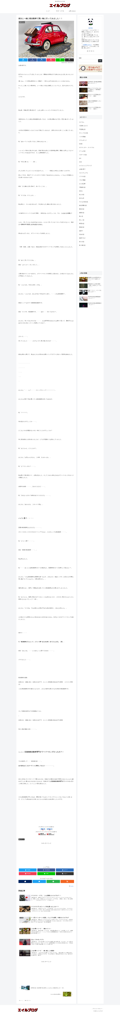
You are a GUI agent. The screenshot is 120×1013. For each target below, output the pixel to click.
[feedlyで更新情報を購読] (53, 881)
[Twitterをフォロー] (39, 881)
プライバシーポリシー (97, 1008)
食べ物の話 (82, 245)
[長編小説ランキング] (42, 834)
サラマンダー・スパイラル (86, 147)
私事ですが (22, 839)
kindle (80, 144)
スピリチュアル (83, 173)
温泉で (81, 230)
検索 (80, 58)
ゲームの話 (82, 151)
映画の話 (81, 227)
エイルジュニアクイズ (85, 165)
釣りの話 (81, 241)
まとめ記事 (82, 183)
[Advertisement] (46, 854)
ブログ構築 (82, 180)
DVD (80, 162)
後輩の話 (81, 212)
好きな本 (81, 198)
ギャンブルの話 (83, 133)
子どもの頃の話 (83, 202)
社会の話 (81, 234)
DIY (80, 158)
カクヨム (81, 122)
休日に (81, 191)
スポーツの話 (83, 154)
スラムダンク (83, 140)
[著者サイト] (25, 881)
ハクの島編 (82, 136)
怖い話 (81, 216)
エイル (90, 28)
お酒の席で (82, 169)
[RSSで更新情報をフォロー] (67, 881)
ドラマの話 (82, 176)
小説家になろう (87, 44)
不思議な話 (82, 129)
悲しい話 (81, 220)
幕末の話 (81, 209)
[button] (69, 59)
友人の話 (81, 194)
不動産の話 (82, 187)
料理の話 (81, 223)
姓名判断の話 (83, 205)
